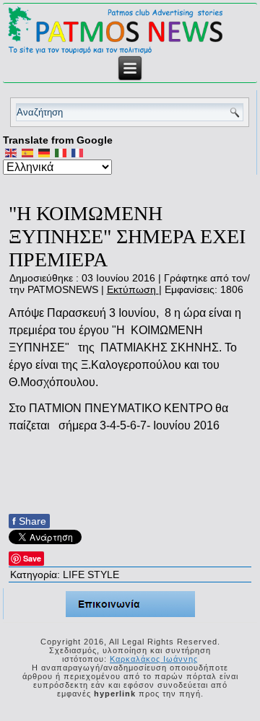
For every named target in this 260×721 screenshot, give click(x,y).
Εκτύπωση (133, 289)
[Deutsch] (44, 152)
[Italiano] (61, 152)
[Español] (28, 152)
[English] (11, 152)
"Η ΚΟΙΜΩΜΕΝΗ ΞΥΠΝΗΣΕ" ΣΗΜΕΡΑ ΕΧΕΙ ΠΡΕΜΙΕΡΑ (127, 236)
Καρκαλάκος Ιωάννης (154, 659)
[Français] (77, 152)
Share (29, 521)
